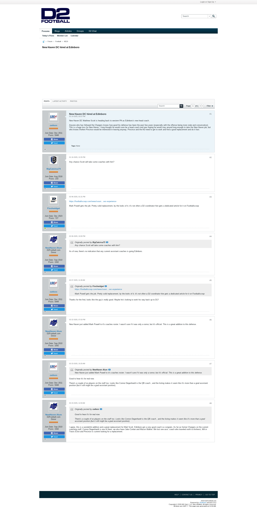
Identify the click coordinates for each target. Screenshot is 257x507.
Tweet (55, 143)
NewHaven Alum (53, 248)
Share (55, 139)
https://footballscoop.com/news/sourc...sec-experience (92, 201)
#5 (211, 280)
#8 (211, 403)
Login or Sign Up (207, 2)
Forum (50, 41)
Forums (46, 31)
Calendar (74, 36)
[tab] (46, 101)
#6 (211, 320)
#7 (211, 364)
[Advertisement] (128, 73)
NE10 (66, 41)
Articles (68, 31)
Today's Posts (48, 36)
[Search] (213, 16)
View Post (107, 242)
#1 (211, 114)
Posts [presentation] (46, 101)
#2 (211, 157)
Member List (62, 36)
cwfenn (53, 125)
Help (176, 495)
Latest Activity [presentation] (60, 101)
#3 (211, 197)
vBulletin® (202, 502)
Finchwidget (53, 208)
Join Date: (49, 133)
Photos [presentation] (73, 101)
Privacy (198, 495)
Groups (80, 31)
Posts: (51, 135)
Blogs (57, 31)
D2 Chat (93, 31)
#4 (211, 236)
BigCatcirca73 (54, 169)
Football (58, 41)
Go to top (210, 495)
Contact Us (187, 495)
